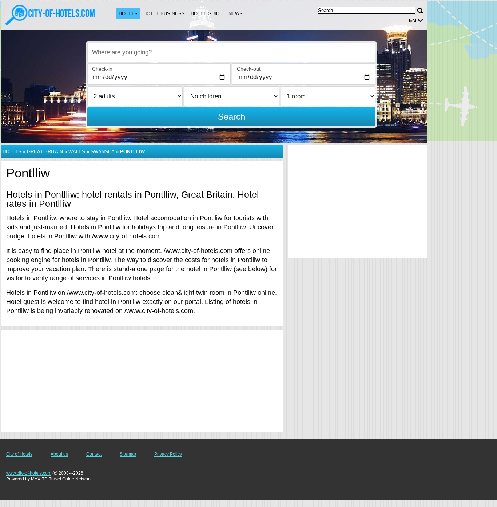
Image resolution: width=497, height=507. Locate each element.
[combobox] (231, 52)
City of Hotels (19, 454)
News (235, 13)
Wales (76, 151)
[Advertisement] (142, 381)
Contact (94, 454)
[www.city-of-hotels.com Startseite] (50, 15)
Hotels (128, 13)
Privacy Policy (168, 454)
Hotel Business (164, 13)
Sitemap (128, 454)
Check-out (249, 69)
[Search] (420, 10)
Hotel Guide (207, 13)
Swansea (103, 151)
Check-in (102, 69)
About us (59, 454)
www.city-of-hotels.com (28, 473)
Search (231, 117)
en (412, 20)
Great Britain (45, 151)
